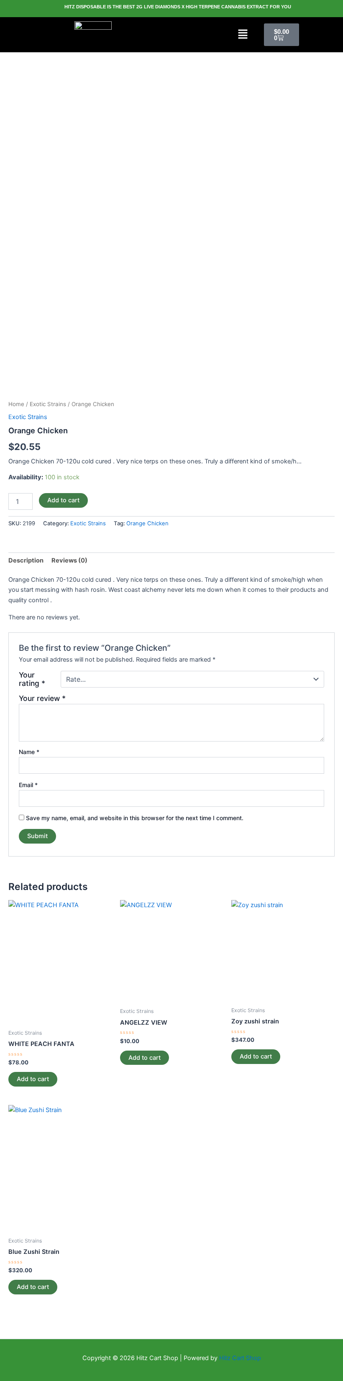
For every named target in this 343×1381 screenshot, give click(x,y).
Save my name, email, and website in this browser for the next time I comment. (134, 817)
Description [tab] (26, 560)
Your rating (32, 679)
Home (16, 404)
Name (29, 751)
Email (28, 784)
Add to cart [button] (33, 1079)
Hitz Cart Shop (240, 1358)
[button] (243, 34)
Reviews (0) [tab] (69, 560)
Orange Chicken (147, 523)
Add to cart (63, 500)
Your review (42, 698)
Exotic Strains (48, 404)
